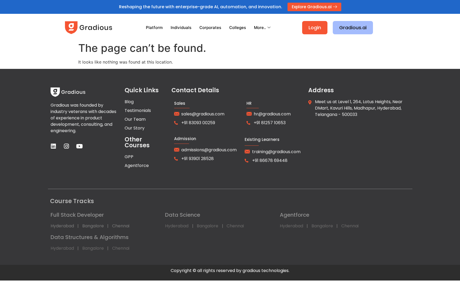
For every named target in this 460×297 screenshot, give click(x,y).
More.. (260, 27)
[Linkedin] (53, 146)
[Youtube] (80, 146)
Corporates (210, 27)
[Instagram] (66, 146)
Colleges (237, 27)
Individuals (181, 27)
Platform (154, 27)
